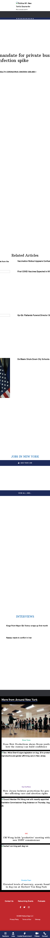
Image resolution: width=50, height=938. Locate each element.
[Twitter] (24, 907)
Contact (45, 936)
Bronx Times (26, 740)
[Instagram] (29, 907)
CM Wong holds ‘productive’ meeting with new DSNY (26, 838)
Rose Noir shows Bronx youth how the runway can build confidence (26, 745)
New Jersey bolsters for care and (26, 792)
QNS (26, 833)
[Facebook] (21, 907)
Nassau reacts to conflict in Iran (19, 638)
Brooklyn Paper (26, 880)
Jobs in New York (25, 456)
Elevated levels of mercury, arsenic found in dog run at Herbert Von (26, 885)
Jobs (13, 936)
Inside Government (24, 936)
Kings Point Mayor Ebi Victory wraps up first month (27, 626)
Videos (36, 936)
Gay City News (26, 787)
